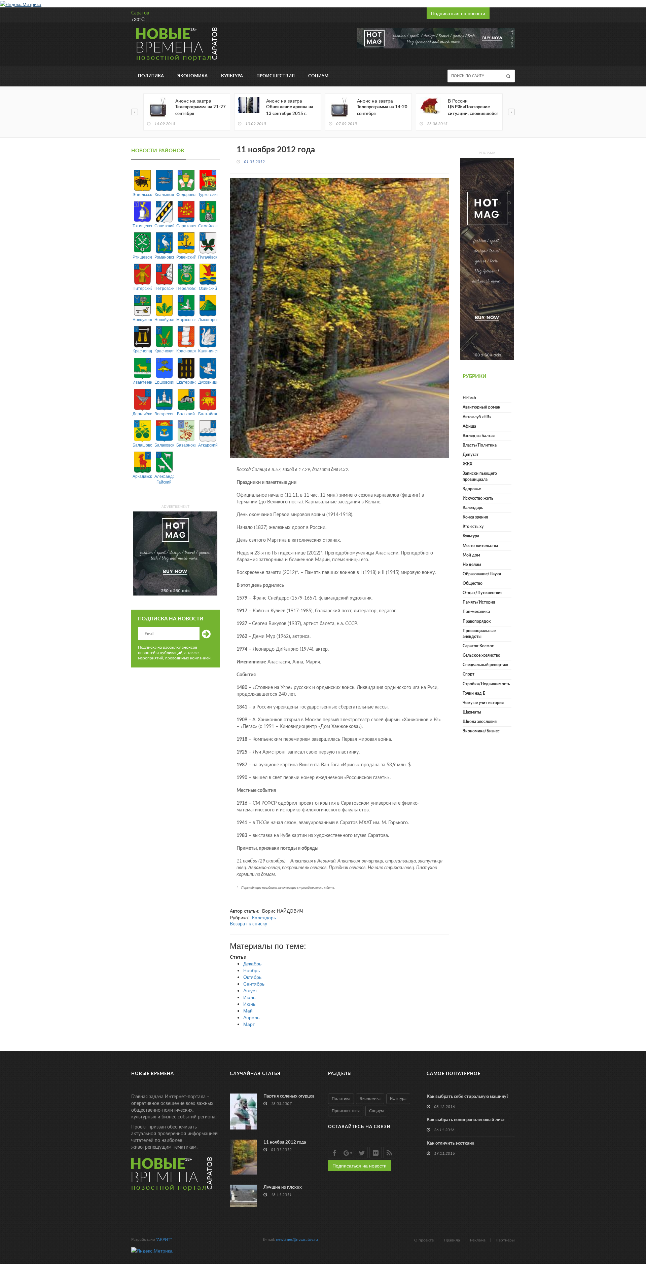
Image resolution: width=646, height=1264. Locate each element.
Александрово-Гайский (164, 479)
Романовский (164, 257)
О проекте (424, 1240)
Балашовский (142, 445)
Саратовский (185, 225)
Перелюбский (185, 288)
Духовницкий (207, 382)
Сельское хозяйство (481, 655)
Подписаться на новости (458, 13)
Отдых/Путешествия (482, 593)
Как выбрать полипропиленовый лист (466, 1120)
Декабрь (252, 963)
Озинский (208, 288)
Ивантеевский (142, 382)
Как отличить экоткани (450, 1143)
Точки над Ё (474, 693)
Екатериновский (185, 382)
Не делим (472, 565)
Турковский (207, 194)
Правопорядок (477, 621)
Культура (232, 76)
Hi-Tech (469, 398)
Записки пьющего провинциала (480, 476)
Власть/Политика (480, 445)
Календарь (264, 917)
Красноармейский (185, 350)
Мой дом (471, 555)
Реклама (478, 1240)
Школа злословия (480, 722)
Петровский (164, 288)
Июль (249, 997)
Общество (472, 583)
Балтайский (207, 413)
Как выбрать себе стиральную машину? (467, 1097)
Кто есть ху (473, 527)
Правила (452, 1240)
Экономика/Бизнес (481, 731)
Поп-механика (476, 612)
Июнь (249, 1003)
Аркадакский (142, 476)
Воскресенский (164, 413)
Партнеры (505, 1240)
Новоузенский (142, 319)
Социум (318, 76)
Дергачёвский (142, 413)
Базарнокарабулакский (185, 445)
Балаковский (164, 445)
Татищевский (142, 225)
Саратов (140, 13)
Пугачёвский (207, 257)
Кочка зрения (475, 517)
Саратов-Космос (478, 646)
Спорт (468, 674)
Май (248, 1010)
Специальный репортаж (485, 665)
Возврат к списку (248, 924)
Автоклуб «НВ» (477, 417)
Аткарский (207, 445)
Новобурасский (164, 319)
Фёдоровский (185, 194)
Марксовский (185, 319)
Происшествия (275, 76)
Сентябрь (253, 983)
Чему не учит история (483, 703)
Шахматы (472, 712)
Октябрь (252, 976)
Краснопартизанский (142, 350)
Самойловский (207, 225)
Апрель (251, 1017)
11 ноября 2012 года (284, 1142)
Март (249, 1024)
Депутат (470, 455)
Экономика (192, 76)
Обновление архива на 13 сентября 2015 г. (289, 110)
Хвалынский (164, 194)
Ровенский (185, 257)
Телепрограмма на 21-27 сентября (200, 110)
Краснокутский (164, 350)
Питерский (142, 288)
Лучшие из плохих (282, 1187)
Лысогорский (207, 319)
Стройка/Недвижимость (486, 684)
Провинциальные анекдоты (479, 634)
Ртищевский (142, 257)
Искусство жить (478, 498)
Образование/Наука (482, 574)
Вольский (186, 413)
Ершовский (164, 382)
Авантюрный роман (481, 407)
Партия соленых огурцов (289, 1096)
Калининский (207, 350)
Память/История (479, 602)
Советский (164, 225)
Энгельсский (142, 194)
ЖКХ (467, 464)
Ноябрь (251, 970)
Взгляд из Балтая (479, 436)
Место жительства (480, 546)
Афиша (469, 426)
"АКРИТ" (164, 1239)
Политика (151, 76)
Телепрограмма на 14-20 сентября (382, 110)
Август (250, 990)
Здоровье (472, 489)
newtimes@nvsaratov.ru (297, 1239)
